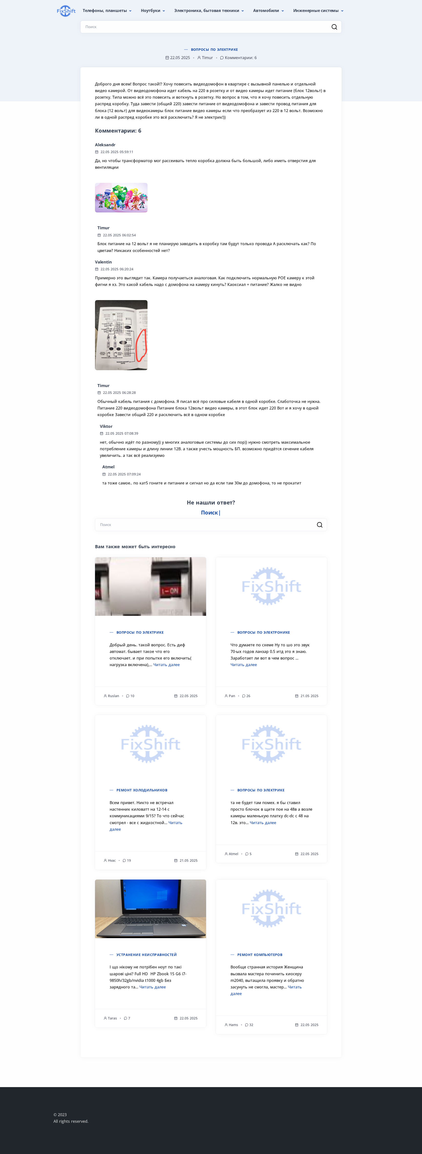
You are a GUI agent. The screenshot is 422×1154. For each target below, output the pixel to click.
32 (251, 1024)
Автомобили (266, 10)
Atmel (108, 467)
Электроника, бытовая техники (207, 10)
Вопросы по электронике (263, 632)
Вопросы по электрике (214, 49)
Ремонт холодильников (141, 790)
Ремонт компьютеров (259, 954)
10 (132, 695)
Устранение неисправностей (146, 954)
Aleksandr (105, 144)
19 (129, 860)
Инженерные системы (316, 10)
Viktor (106, 426)
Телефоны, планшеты (105, 10)
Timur (103, 228)
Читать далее (166, 664)
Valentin (103, 262)
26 (248, 695)
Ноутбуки (151, 10)
